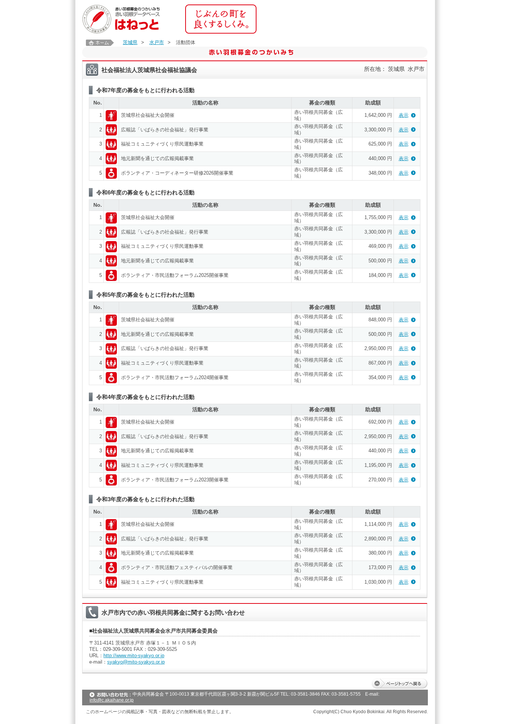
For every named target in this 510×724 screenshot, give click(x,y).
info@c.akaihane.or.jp (112, 700)
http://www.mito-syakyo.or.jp (133, 655)
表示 (403, 115)
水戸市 (156, 42)
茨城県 (130, 42)
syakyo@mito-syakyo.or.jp (136, 662)
